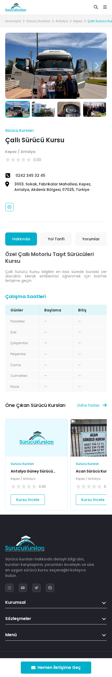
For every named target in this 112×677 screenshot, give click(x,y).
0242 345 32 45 (30, 175)
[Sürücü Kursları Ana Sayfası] (15, 7)
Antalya (61, 21)
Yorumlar (91, 239)
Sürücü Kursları (38, 21)
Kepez (77, 21)
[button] (97, 65)
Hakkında (21, 239)
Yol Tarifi (56, 239)
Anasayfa (13, 21)
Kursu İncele (27, 499)
